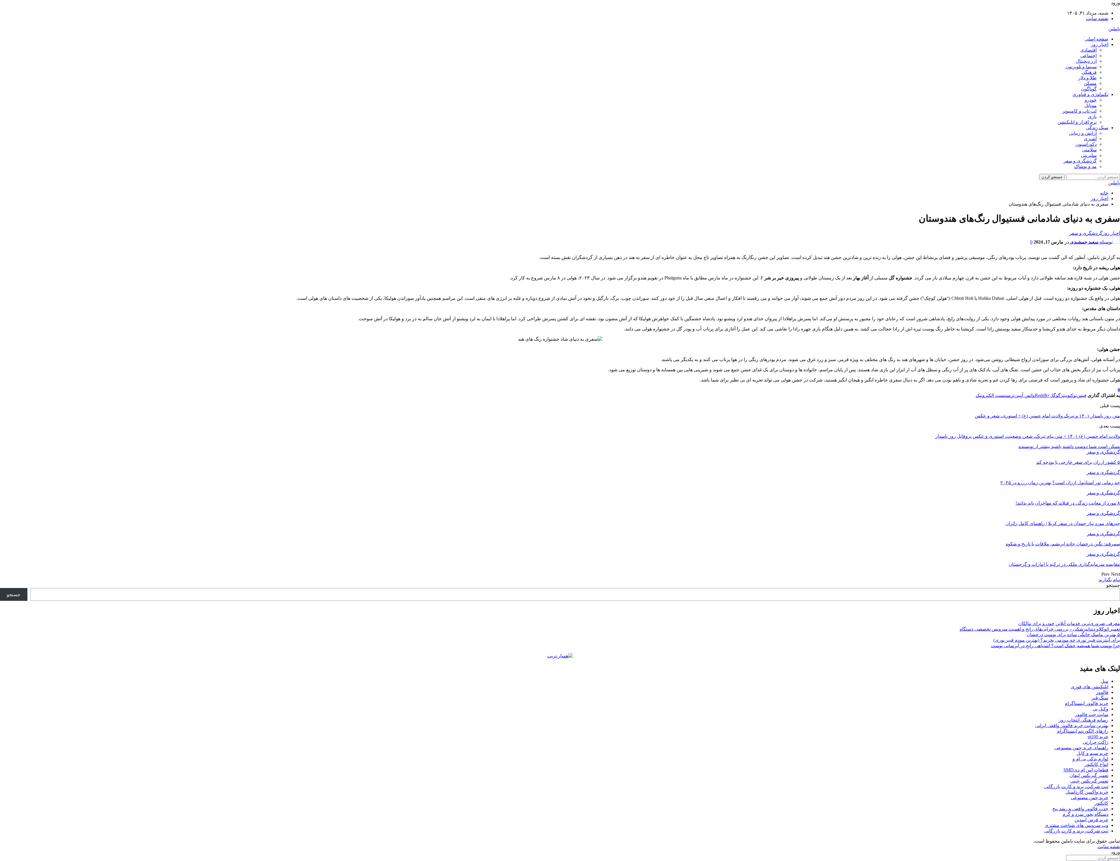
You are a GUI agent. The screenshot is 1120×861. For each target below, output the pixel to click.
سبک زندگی (1097, 127)
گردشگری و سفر (1080, 160)
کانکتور (1101, 803)
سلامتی (1089, 149)
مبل (1104, 681)
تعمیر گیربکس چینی (1089, 780)
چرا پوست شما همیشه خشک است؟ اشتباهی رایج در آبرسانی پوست (1055, 645)
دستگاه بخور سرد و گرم (1085, 814)
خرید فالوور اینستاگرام (1086, 703)
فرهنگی (1089, 72)
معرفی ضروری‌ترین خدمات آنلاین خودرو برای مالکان (1069, 623)
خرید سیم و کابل (1092, 753)
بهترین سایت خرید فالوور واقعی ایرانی (1071, 725)
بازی (1092, 116)
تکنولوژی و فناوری (1090, 94)
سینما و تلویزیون (1081, 66)
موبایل (1090, 105)
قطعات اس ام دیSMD (1085, 769)
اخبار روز (1099, 44)
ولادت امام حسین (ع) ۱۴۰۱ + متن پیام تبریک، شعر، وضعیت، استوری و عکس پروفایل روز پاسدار (1027, 436)
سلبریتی (1089, 155)
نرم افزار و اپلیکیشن (1077, 122)
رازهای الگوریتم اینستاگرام (1082, 731)
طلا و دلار (1087, 77)
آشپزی (1090, 138)
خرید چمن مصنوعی (1089, 797)
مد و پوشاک (1085, 166)
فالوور (1102, 692)
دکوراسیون (1086, 144)
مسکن (1090, 83)
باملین (1114, 28)
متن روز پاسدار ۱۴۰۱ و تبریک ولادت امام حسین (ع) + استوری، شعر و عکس (1047, 415)
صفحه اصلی (1096, 38)
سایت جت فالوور (1091, 714)
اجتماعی (1088, 55)
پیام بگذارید (1109, 579)
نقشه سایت (1097, 18)
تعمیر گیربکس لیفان (1089, 775)
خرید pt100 (1098, 736)
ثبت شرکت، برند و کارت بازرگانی (1076, 786)
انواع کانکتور (1096, 764)
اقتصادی (1088, 50)
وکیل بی (1100, 708)
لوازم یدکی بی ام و (1090, 758)
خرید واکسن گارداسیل (1086, 792)
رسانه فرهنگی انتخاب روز (1083, 720)
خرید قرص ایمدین (1091, 819)
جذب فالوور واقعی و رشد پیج (1080, 808)
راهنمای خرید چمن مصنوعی (1081, 747)
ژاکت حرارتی (1095, 742)
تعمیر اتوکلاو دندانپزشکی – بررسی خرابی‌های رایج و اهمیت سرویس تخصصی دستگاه (1040, 628)
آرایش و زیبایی (1083, 133)
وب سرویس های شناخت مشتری (1076, 825)
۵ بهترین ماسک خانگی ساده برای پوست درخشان (1073, 634)
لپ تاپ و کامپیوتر (1079, 110)
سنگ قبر (1099, 697)
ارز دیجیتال (1086, 61)
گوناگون (1089, 88)
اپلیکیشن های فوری (1089, 686)
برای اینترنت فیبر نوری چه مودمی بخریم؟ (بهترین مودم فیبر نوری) (1056, 640)
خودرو (1091, 99)
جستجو (1113, 585)
